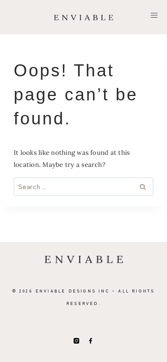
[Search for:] (83, 187)
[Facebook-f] (90, 341)
